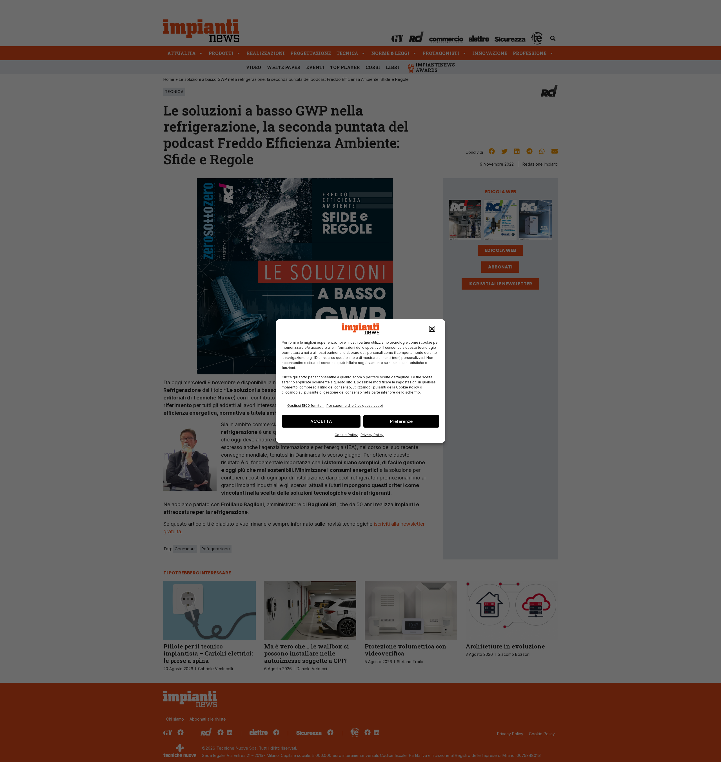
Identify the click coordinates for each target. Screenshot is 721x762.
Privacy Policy (372, 435)
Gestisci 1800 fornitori (305, 405)
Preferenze (401, 421)
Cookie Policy (346, 435)
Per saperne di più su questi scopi (354, 405)
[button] (432, 329)
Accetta (321, 421)
